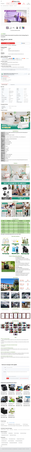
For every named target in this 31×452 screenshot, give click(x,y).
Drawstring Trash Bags (23, 433)
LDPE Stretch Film (18, 424)
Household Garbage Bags (4, 442)
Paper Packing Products (26, 425)
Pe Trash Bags (20, 442)
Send (7, 378)
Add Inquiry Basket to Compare (15, 30)
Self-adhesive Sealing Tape (4, 425)
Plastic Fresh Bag (16, 433)
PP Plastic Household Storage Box (20, 425)
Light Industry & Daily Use (6, 5)
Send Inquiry (8, 43)
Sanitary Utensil (11, 5)
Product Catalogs (12, 422)
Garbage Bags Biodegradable (13, 442)
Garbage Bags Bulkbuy (4, 444)
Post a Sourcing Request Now (24, 378)
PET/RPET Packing (25, 424)
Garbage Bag (15, 5)
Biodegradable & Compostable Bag (12, 424)
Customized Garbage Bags (19, 440)
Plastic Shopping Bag (4, 433)
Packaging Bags (10, 433)
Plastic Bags (2, 424)
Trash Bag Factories (3, 440)
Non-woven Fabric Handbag (11, 425)
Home (1, 5)
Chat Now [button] (23, 43)
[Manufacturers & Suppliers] (15, 1)
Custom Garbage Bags (11, 440)
